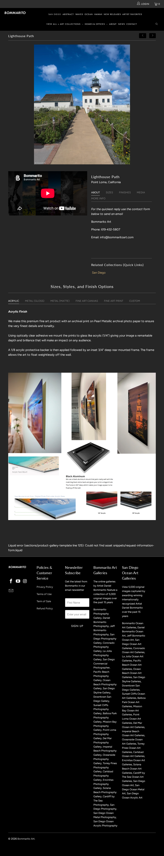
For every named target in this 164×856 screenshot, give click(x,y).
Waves (79, 14)
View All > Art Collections (63, 24)
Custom (134, 300)
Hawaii (98, 14)
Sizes (109, 192)
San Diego (54, 14)
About (113, 24)
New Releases (112, 14)
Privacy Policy (45, 586)
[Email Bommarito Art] (11, 591)
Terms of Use (44, 594)
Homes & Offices (95, 24)
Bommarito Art (26, 838)
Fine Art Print (113, 300)
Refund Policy (45, 608)
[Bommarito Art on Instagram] (25, 581)
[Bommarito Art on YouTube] (18, 581)
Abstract (68, 14)
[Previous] (142, 35)
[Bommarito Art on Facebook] (11, 581)
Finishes (125, 192)
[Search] (156, 24)
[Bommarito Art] (15, 13)
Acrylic (13, 300)
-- (82, 24)
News (121, 24)
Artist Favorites (132, 14)
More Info (98, 198)
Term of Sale (44, 601)
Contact (131, 24)
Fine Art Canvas (87, 300)
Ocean (89, 14)
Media (141, 192)
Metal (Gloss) (34, 300)
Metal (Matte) (60, 300)
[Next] (152, 35)
